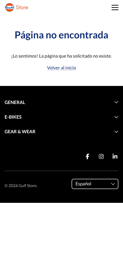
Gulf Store (27, 185)
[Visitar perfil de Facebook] (87, 156)
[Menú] (115, 7)
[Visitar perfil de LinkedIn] (115, 156)
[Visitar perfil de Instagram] (101, 156)
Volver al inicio (61, 67)
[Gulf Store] (16, 7)
